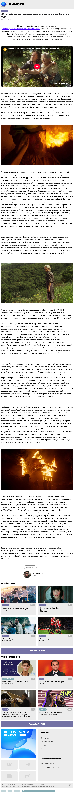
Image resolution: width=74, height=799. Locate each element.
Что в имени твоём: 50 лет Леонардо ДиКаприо (51, 682)
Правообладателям (48, 742)
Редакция (45, 732)
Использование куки (48, 764)
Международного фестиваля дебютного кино (21, 28)
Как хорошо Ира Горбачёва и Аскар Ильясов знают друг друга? (51, 713)
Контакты (44, 749)
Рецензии (4, 11)
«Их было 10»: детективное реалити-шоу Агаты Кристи (16, 640)
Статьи (41, 678)
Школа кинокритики (8, 678)
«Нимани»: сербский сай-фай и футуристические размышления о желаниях (50, 610)
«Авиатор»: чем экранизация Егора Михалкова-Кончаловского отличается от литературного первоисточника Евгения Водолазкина (16, 714)
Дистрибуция (46, 745)
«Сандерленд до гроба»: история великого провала (53, 640)
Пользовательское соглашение (52, 767)
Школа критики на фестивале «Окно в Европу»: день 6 (15, 682)
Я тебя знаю (43, 709)
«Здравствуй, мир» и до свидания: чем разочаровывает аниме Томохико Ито (15, 609)
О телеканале (46, 738)
